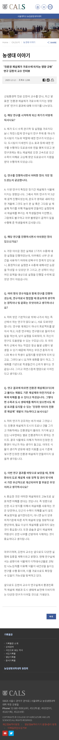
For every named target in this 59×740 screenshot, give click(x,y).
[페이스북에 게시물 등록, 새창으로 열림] (44, 80)
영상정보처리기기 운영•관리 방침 (41, 724)
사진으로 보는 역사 (14, 650)
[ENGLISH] (50, 6)
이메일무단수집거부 (17, 728)
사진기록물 (11, 653)
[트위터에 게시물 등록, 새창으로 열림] (48, 80)
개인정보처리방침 (11, 724)
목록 (51, 616)
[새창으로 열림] (5, 733)
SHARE (53, 42)
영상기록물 (11, 657)
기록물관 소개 (12, 643)
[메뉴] (43, 6)
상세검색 (10, 646)
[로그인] (37, 6)
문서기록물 (11, 660)
